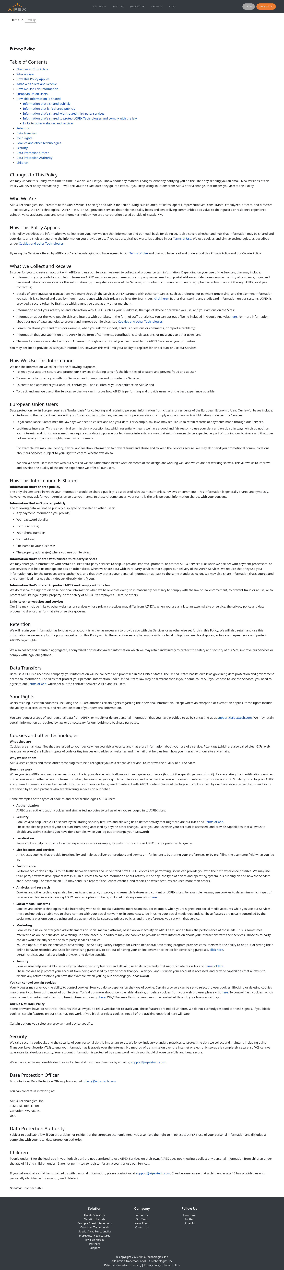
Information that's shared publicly (46, 103)
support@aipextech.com (235, 718)
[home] (17, 7)
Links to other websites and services (48, 123)
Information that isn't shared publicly (49, 108)
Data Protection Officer (32, 152)
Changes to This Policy (32, 69)
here (234, 317)
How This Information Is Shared (38, 98)
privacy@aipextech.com (99, 1081)
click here (161, 298)
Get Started (266, 6)
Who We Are (25, 74)
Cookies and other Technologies (38, 143)
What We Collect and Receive (36, 84)
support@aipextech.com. (148, 1062)
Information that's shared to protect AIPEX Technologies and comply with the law (80, 118)
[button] (137, 6)
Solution (94, 1208)
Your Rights (24, 138)
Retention (23, 128)
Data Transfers (26, 133)
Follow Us (189, 1208)
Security (22, 148)
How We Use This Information (37, 88)
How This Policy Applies (32, 79)
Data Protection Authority (34, 157)
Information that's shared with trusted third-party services (63, 113)
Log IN (248, 6)
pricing (118, 6)
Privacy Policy (152, 1265)
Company (142, 1208)
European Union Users (32, 93)
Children (22, 162)
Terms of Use (182, 238)
